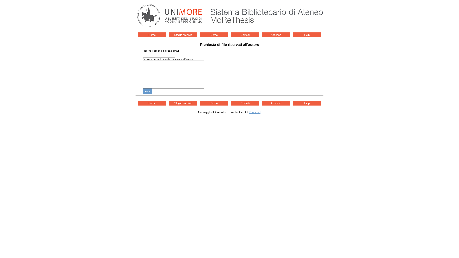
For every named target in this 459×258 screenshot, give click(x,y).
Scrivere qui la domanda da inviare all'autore (168, 59)
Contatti (245, 34)
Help (307, 34)
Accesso (276, 34)
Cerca (214, 34)
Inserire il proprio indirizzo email (161, 50)
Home (152, 34)
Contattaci (255, 112)
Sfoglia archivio (183, 34)
